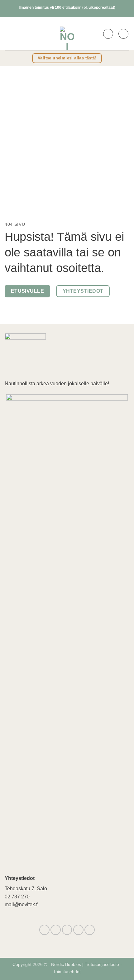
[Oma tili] (108, 34)
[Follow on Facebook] (44, 930)
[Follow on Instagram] (55, 930)
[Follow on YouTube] (89, 930)
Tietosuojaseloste (102, 964)
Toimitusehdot (67, 971)
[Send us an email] (67, 930)
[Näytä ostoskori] (123, 34)
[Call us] (78, 930)
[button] (8, 33)
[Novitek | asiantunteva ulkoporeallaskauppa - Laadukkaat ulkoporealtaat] (67, 33)
